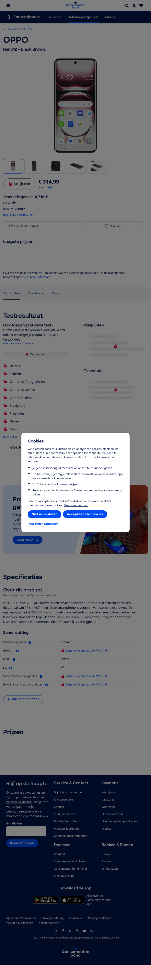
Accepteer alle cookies (85, 514)
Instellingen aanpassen (43, 523)
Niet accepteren (44, 514)
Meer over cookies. (76, 505)
